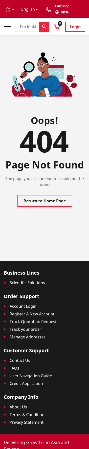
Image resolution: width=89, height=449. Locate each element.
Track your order (25, 329)
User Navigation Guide (31, 375)
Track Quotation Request (33, 321)
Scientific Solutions (27, 282)
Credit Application (26, 383)
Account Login (23, 306)
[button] (9, 9)
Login (75, 26)
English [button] (28, 9)
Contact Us (20, 360)
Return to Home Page (44, 201)
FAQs (14, 368)
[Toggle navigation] (9, 26)
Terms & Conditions (28, 414)
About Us (18, 407)
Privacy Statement (27, 422)
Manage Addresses (27, 337)
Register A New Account (32, 314)
